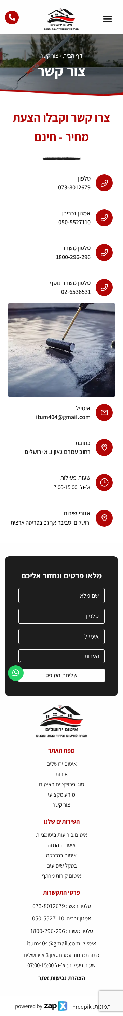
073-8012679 (48, 906)
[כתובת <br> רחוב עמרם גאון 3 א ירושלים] (104, 447)
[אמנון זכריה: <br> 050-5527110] (104, 217)
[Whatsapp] (16, 673)
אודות (61, 774)
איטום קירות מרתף (61, 875)
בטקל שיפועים (61, 865)
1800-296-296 (47, 931)
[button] (107, 19)
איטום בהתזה (61, 845)
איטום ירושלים (61, 764)
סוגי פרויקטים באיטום (61, 784)
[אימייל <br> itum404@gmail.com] (104, 412)
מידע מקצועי (61, 794)
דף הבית (73, 55)
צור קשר (61, 804)
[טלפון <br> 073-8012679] (104, 182)
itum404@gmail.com (53, 943)
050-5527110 (48, 918)
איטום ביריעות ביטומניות (61, 835)
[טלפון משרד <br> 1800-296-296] (104, 252)
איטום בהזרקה (61, 855)
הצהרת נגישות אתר (61, 978)
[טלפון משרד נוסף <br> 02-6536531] (104, 287)
